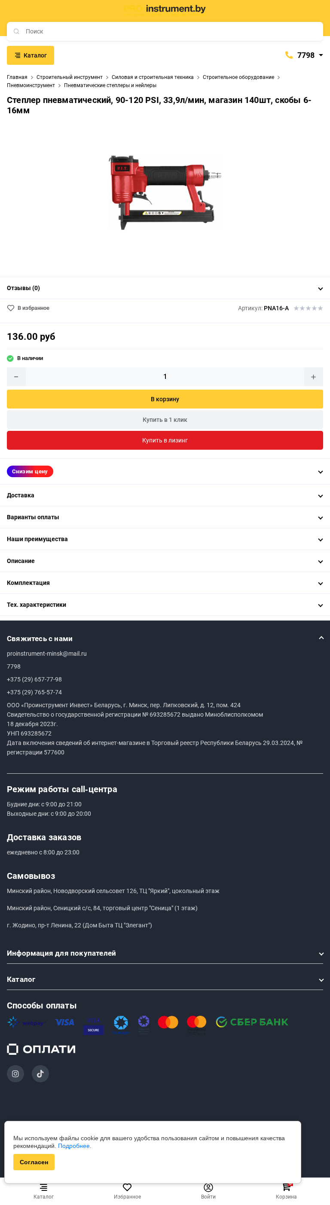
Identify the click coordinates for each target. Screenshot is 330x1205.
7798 (305, 55)
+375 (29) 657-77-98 (34, 679)
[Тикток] (40, 1073)
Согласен (34, 1162)
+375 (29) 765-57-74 (34, 692)
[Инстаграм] (15, 1073)
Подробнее (74, 1145)
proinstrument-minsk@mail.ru (47, 653)
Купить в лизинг (165, 440)
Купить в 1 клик (165, 419)
